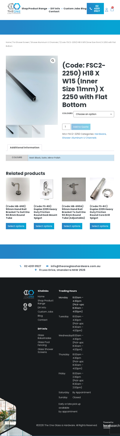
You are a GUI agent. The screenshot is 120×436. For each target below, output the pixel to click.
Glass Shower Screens (45, 351)
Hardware (100, 134)
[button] (52, 60)
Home (8, 42)
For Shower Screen (21, 42)
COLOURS (67, 113)
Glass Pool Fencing (44, 344)
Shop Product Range (34, 8)
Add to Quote (81, 126)
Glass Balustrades (44, 337)
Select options (16, 226)
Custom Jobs (72, 8)
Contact (54, 11)
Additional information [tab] (24, 147)
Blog (83, 8)
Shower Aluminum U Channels (44, 42)
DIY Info (55, 8)
